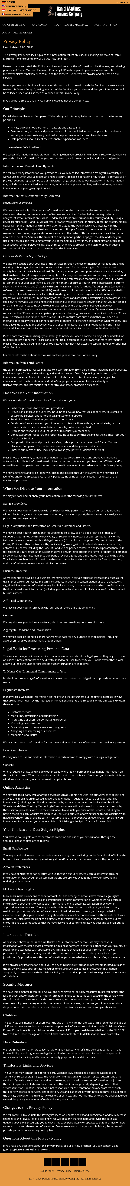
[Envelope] (82, 1162)
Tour (57, 24)
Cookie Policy (47, 1171)
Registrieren (22, 32)
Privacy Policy (63, 1171)
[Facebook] (48, 1162)
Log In (6, 32)
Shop (113, 24)
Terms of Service (82, 1171)
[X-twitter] (65, 1162)
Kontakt (100, 24)
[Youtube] (74, 1162)
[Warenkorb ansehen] (127, 33)
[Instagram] (56, 1162)
